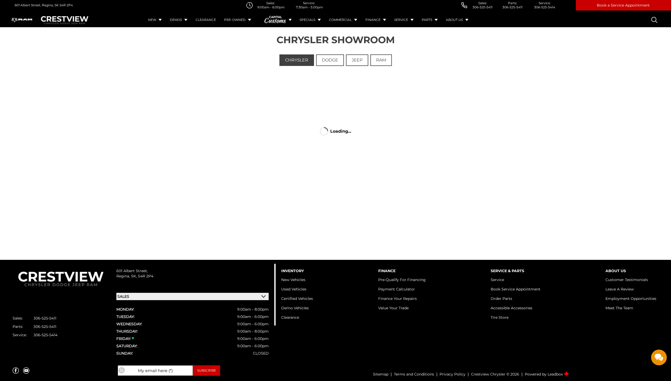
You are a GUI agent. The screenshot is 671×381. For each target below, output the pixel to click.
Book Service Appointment (515, 289)
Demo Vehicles (295, 308)
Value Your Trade (393, 308)
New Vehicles (293, 279)
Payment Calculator (396, 289)
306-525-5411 (483, 7)
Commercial (340, 20)
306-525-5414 (544, 7)
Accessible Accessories (511, 308)
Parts (427, 20)
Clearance (206, 20)
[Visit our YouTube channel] (26, 370)
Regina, (123, 276)
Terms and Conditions (414, 374)
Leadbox (556, 374)
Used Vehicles (293, 289)
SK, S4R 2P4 (142, 276)
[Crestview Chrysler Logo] (65, 19)
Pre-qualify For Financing (402, 279)
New (152, 20)
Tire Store (499, 317)
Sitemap (380, 374)
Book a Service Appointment (623, 5)
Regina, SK (50, 5)
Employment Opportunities (630, 298)
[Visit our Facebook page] (16, 370)
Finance (373, 20)
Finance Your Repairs (397, 298)
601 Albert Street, (28, 5)
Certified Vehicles (297, 298)
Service (401, 20)
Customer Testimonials (626, 279)
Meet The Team (619, 308)
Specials (307, 20)
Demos (176, 20)
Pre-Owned (235, 20)
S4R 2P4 (66, 5)
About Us (454, 20)
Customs (275, 20)
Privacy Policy (453, 374)
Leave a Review (619, 289)
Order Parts (501, 298)
